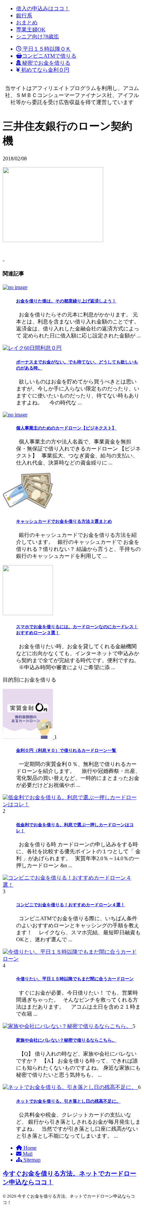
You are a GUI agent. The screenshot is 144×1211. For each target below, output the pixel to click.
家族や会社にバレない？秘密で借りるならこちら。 (66, 1040)
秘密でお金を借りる (45, 63)
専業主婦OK (31, 29)
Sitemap (31, 1160)
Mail (26, 1154)
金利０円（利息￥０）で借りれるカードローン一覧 (66, 750)
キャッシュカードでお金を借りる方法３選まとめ (64, 521)
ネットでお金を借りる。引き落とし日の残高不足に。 (68, 1101)
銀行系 (24, 15)
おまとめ (27, 22)
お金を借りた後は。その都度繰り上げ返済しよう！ (66, 300)
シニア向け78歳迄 (37, 36)
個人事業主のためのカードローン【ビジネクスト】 (66, 427)
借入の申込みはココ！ (43, 8)
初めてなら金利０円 (44, 70)
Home (29, 1148)
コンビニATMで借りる (49, 56)
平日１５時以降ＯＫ (46, 49)
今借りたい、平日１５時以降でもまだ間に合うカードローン (75, 978)
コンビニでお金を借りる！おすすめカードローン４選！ (70, 904)
